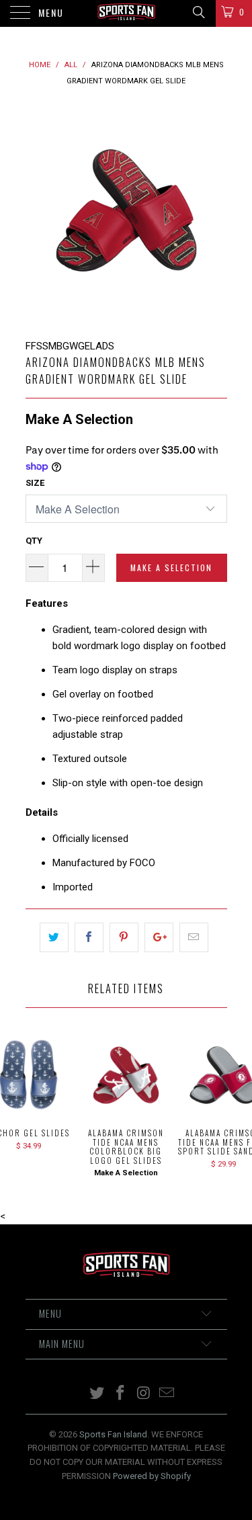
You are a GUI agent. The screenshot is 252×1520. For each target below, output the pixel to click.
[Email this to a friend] (193, 937)
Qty (34, 541)
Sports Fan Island (113, 1434)
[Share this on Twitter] (54, 937)
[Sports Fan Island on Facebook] (120, 1394)
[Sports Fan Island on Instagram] (144, 1394)
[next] (214, 214)
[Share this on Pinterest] (124, 937)
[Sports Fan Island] (126, 13)
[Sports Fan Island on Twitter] (97, 1394)
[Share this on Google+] (158, 937)
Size (35, 483)
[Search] (198, 12)
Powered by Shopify (152, 1476)
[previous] (38, 214)
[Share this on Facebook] (89, 937)
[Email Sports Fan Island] (167, 1394)
